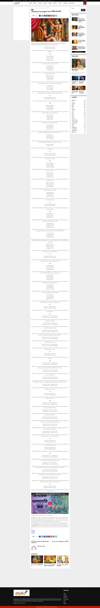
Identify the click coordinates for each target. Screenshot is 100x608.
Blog (60, 3)
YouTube (33, 533)
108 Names (74, 100)
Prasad (54, 3)
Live (72, 112)
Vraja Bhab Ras (74, 129)
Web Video (65, 3)
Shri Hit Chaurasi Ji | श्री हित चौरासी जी (36, 565)
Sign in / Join (32, 0)
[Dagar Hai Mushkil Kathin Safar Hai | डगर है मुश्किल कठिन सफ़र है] (75, 88)
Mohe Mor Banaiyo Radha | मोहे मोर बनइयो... (78, 69)
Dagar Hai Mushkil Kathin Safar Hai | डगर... (75, 92)
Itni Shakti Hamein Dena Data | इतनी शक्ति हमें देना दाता (81, 41)
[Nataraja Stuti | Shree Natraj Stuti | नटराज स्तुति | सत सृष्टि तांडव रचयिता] (75, 34)
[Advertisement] (21, 23)
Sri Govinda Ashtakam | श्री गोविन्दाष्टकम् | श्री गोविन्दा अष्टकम (81, 27)
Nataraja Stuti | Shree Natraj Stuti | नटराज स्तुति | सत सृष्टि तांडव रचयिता (81, 34)
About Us (36, 0)
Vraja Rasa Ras (74, 130)
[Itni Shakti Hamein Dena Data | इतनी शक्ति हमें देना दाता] (75, 41)
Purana (50, 3)
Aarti (72, 101)
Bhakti (34, 3)
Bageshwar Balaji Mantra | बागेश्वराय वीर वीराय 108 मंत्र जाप (40, 542)
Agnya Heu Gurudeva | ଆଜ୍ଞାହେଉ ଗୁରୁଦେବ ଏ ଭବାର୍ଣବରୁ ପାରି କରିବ (49, 565)
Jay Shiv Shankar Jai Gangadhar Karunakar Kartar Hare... (75, 83)
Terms (53, 0)
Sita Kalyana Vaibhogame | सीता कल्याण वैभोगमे (62, 565)
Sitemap (65, 603)
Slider (73, 124)
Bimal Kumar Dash (34, 13)
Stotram (73, 126)
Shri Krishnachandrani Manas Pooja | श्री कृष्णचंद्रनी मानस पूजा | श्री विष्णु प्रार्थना (81, 19)
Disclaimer (44, 0)
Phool (73, 115)
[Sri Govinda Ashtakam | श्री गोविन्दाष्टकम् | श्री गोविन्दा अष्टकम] (75, 27)
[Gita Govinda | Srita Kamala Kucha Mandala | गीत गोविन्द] (82, 88)
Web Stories (71, 3)
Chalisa (73, 110)
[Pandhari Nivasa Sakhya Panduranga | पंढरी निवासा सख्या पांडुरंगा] (75, 48)
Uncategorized (74, 127)
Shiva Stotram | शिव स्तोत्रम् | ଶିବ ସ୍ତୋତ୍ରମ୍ (60, 541)
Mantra (45, 3)
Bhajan (40, 3)
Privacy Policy (49, 0)
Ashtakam (73, 103)
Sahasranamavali (75, 121)
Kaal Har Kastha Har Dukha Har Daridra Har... (81, 82)
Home (30, 3)
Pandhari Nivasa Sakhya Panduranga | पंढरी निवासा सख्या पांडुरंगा (81, 47)
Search (73, 8)
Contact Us (40, 0)
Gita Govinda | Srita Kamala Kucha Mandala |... (82, 92)
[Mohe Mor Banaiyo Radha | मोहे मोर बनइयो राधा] (78, 63)
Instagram (33, 531)
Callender (73, 109)
